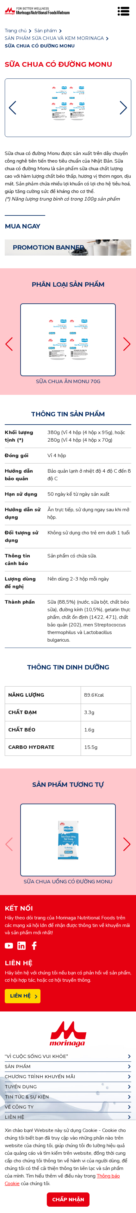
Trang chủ (16, 31)
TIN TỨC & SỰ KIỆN (27, 1097)
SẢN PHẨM (18, 1066)
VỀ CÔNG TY (19, 1107)
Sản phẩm (45, 31)
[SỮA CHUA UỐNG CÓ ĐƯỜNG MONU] (68, 839)
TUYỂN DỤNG (21, 1087)
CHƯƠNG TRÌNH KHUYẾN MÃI (40, 1076)
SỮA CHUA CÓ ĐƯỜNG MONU (40, 46)
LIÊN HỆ (14, 1117)
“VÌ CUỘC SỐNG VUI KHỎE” (36, 1056)
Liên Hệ (20, 995)
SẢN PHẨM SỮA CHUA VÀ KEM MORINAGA (54, 38)
